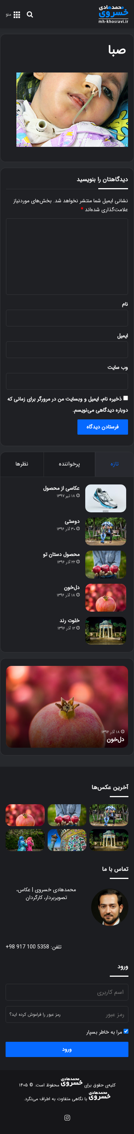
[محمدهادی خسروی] (113, 14)
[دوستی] (105, 531)
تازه (115, 464)
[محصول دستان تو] (105, 565)
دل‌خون (72, 587)
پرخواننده (69, 464)
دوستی (72, 521)
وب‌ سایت (118, 367)
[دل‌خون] (105, 598)
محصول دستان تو (61, 554)
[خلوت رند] (105, 631)
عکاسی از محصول (61, 488)
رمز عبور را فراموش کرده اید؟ (35, 1014)
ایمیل (122, 336)
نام (125, 304)
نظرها (21, 464)
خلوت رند (70, 620)
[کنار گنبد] (67, 840)
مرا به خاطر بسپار (105, 1032)
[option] (67, 707)
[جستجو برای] (30, 17)
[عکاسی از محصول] (105, 498)
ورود (67, 1049)
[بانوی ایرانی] (25, 840)
